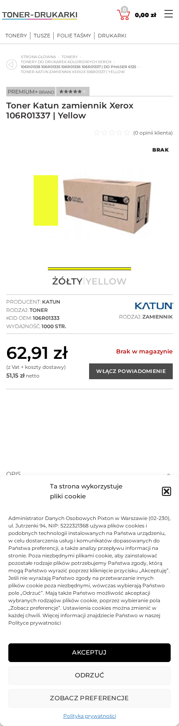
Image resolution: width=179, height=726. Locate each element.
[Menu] (168, 13)
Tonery (16, 36)
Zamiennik (157, 317)
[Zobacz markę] (154, 306)
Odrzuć (89, 675)
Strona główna (38, 56)
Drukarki (112, 36)
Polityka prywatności (89, 716)
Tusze (42, 36)
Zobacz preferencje (89, 698)
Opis (13, 474)
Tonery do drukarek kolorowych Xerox (66, 61)
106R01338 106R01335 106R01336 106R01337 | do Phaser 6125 (78, 66)
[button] (166, 491)
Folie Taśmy (74, 36)
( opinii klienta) (153, 133)
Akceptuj (89, 652)
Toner (39, 310)
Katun (51, 302)
